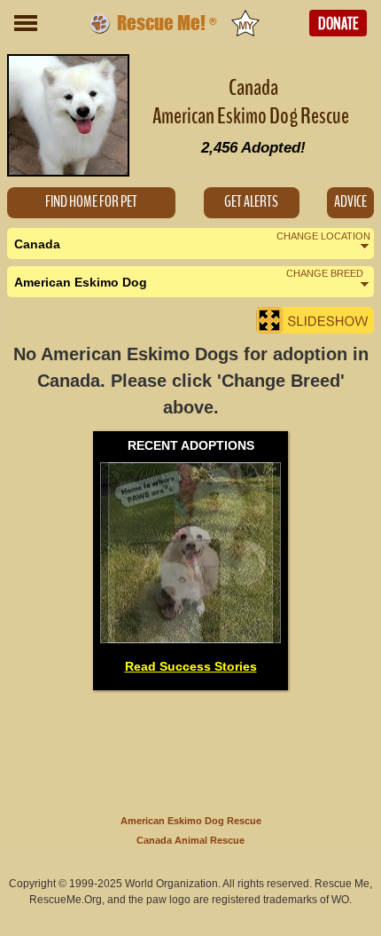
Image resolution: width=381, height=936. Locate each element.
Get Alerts (251, 202)
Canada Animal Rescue (190, 840)
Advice (350, 202)
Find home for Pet (91, 202)
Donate (338, 23)
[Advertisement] (190, 748)
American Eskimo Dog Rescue (191, 820)
